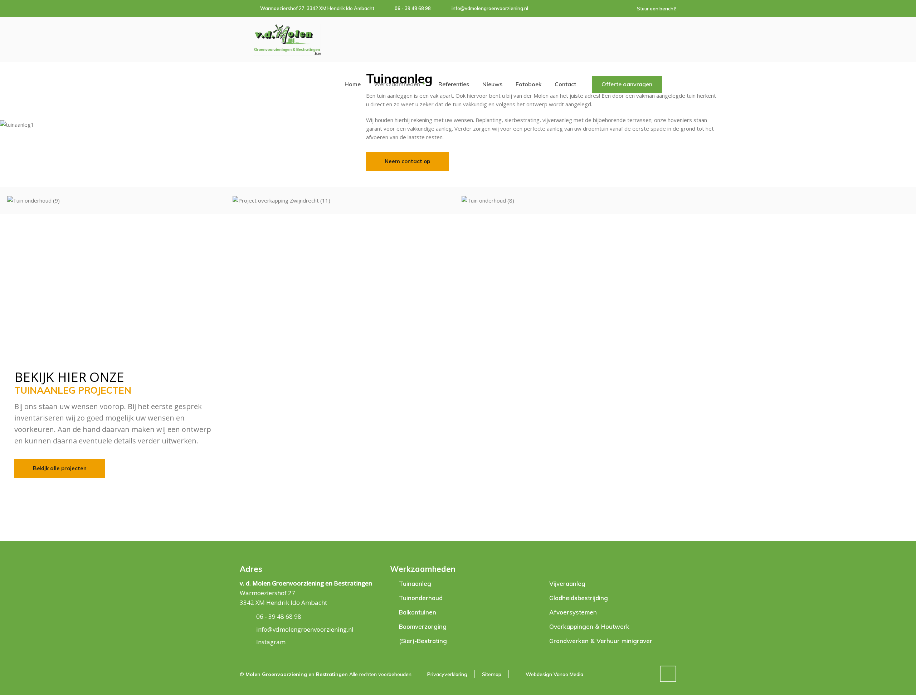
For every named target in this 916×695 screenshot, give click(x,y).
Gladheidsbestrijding (578, 598)
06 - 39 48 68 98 (413, 8)
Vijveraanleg (567, 583)
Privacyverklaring (447, 674)
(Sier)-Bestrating (423, 641)
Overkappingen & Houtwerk (589, 626)
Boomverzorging (423, 626)
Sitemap (491, 674)
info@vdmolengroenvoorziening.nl (490, 8)
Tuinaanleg (415, 583)
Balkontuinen (417, 612)
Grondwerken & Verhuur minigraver (600, 641)
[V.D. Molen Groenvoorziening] (287, 39)
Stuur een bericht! (656, 8)
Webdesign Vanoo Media (554, 674)
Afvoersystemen (573, 612)
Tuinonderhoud (421, 598)
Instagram (271, 642)
